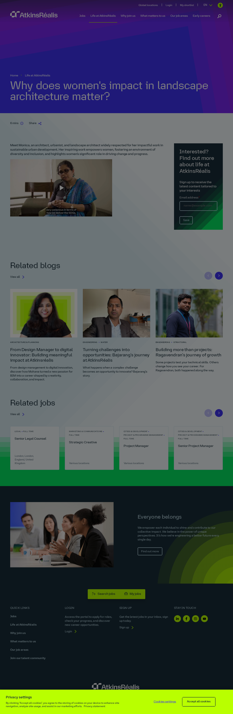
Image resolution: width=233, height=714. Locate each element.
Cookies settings (165, 701)
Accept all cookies (199, 701)
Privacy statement (94, 706)
